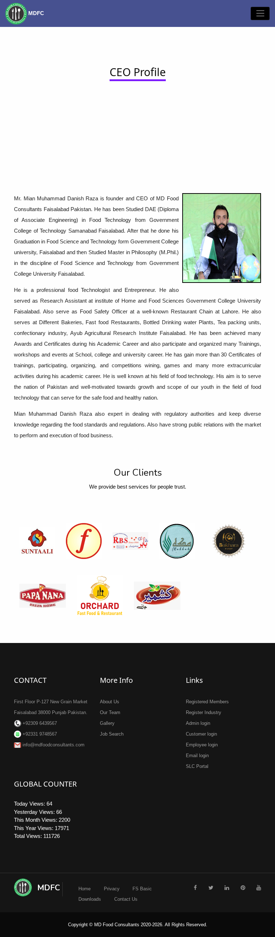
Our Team (110, 712)
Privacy (112, 888)
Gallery (107, 723)
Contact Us (126, 899)
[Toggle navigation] (260, 13)
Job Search (112, 734)
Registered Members (207, 701)
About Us (109, 701)
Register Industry (203, 712)
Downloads (89, 899)
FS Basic (142, 888)
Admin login (198, 723)
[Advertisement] (137, 134)
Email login (197, 755)
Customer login (201, 734)
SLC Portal (197, 766)
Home (84, 888)
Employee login (202, 744)
